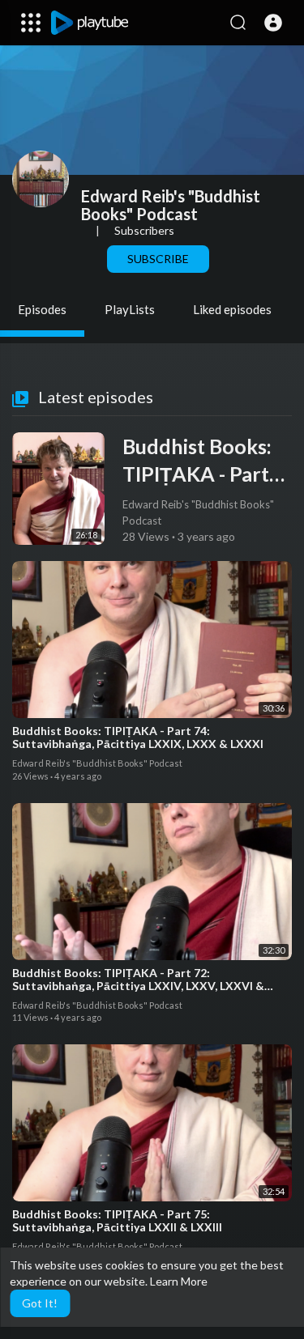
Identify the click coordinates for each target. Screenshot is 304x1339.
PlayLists (130, 309)
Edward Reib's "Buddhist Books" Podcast (170, 204)
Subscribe (158, 259)
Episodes (42, 309)
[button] (273, 22)
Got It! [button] (40, 1303)
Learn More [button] (179, 1281)
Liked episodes (232, 309)
